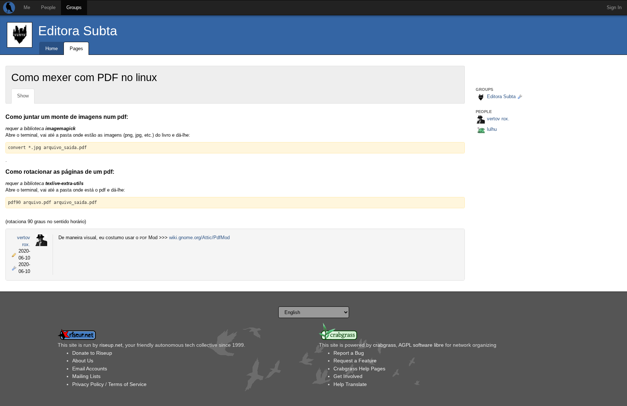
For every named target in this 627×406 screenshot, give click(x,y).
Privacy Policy (88, 384)
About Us (82, 360)
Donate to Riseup (92, 353)
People (48, 7)
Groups (74, 7)
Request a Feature (355, 360)
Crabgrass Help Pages (359, 368)
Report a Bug (348, 353)
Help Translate (350, 384)
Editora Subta (77, 30)
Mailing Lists (86, 376)
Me (27, 7)
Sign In (614, 7)
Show (23, 96)
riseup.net (110, 345)
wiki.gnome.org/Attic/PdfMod (199, 237)
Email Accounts (89, 368)
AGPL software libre (421, 345)
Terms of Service (127, 384)
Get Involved (347, 376)
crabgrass (384, 345)
